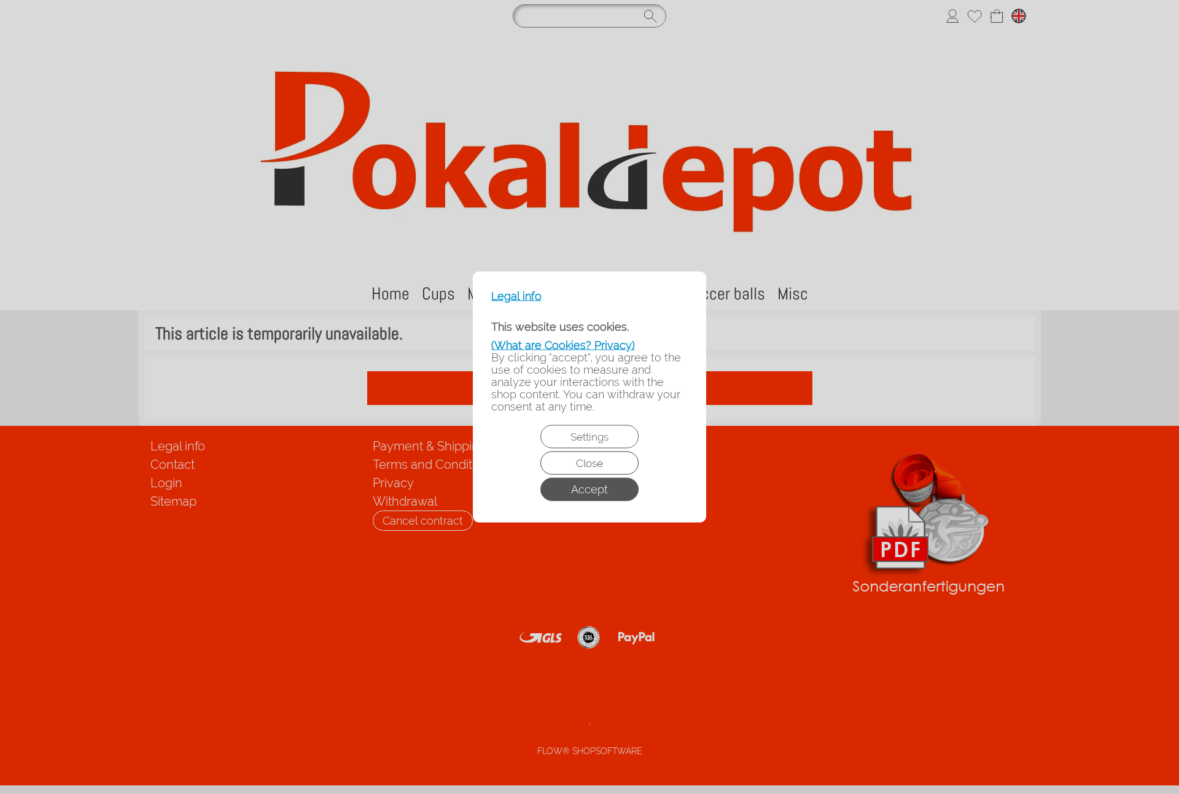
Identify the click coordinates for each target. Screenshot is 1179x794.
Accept (589, 489)
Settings (589, 437)
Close (589, 463)
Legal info (516, 296)
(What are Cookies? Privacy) (563, 345)
